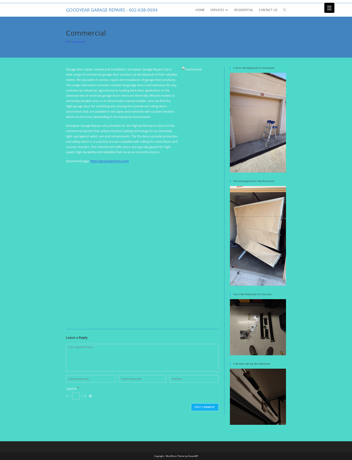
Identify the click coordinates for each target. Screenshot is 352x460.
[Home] (67, 41)
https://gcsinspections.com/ (109, 161)
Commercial (78, 41)
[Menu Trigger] (329, 8)
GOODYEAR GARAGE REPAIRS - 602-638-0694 (111, 10)
